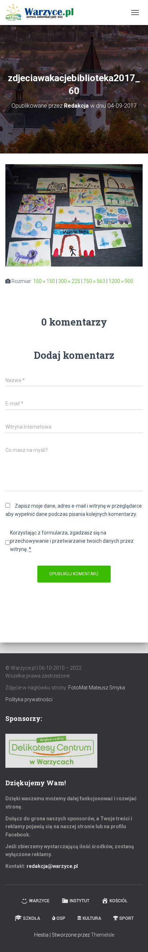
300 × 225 (69, 281)
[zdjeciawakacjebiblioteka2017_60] (74, 215)
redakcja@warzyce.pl (52, 866)
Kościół (119, 900)
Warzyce (39, 900)
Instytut (79, 900)
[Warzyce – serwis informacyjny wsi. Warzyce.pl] (42, 12)
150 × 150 (44, 281)
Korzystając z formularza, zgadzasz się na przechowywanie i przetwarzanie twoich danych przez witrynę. (72, 541)
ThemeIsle (102, 935)
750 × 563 (94, 281)
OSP (60, 918)
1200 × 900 (120, 281)
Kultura (92, 918)
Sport (126, 918)
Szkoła (31, 918)
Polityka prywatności (28, 699)
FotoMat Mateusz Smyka (96, 687)
